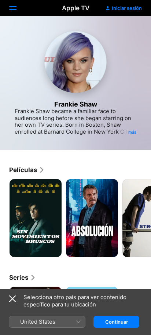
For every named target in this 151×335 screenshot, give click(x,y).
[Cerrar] (12, 298)
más (132, 132)
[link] (27, 170)
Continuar (116, 322)
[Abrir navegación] (17, 8)
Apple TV (75, 8)
